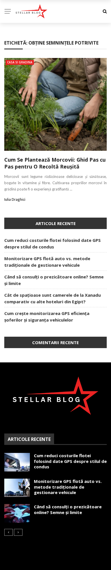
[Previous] (8, 532)
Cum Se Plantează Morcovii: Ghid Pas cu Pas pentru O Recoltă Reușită (55, 163)
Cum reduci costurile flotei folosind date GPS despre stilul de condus (70, 461)
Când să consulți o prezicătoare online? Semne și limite (68, 509)
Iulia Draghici (14, 199)
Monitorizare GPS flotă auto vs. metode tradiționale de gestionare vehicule (68, 486)
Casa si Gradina (19, 62)
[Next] (18, 532)
